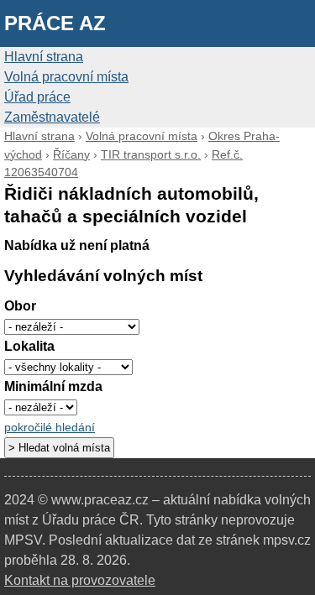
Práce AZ (55, 23)
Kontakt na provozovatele (79, 580)
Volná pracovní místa (66, 77)
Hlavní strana (43, 57)
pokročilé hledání (49, 427)
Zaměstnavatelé (52, 117)
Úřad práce (37, 97)
